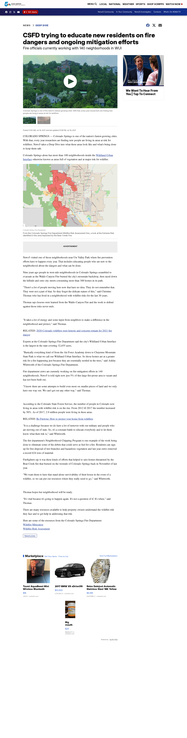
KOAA (7, 12)
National (115, 4)
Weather (128, 4)
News (27, 25)
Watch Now (173, 4)
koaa (15, 12)
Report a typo (30, 536)
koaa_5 (11, 12)
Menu (91, 4)
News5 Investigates (143, 11)
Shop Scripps (155, 4)
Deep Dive (42, 25)
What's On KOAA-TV (172, 11)
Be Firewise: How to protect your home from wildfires (64, 418)
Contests (157, 11)
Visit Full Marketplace (108, 556)
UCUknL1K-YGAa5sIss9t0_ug (19, 12)
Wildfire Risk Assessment (36, 528)
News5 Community (106, 11)
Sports (140, 4)
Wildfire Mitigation (33, 524)
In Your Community (124, 11)
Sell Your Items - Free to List (56, 556)
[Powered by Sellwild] (113, 640)
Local (103, 4)
